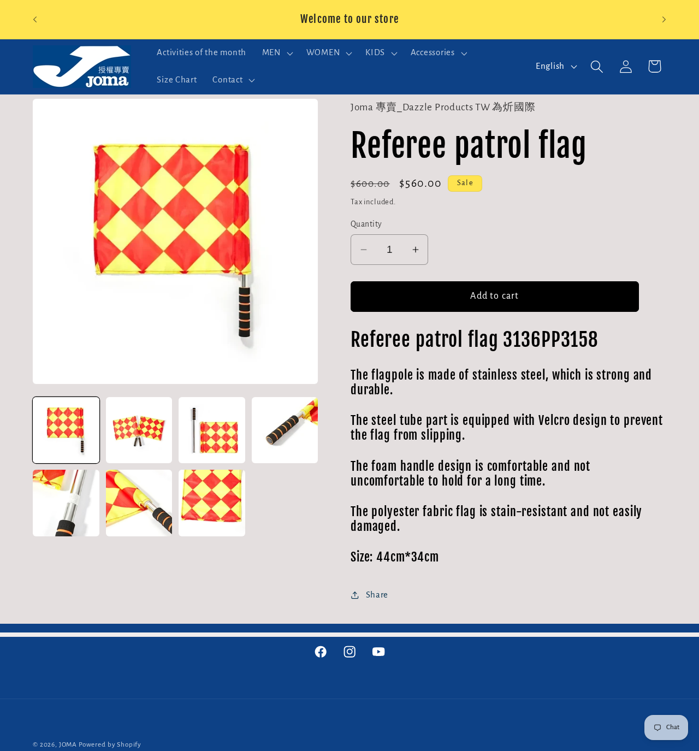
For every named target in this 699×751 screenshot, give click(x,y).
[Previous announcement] (35, 19)
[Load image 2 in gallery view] (139, 430)
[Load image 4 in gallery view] (285, 430)
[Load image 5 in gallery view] (66, 503)
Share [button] (377, 594)
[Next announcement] (664, 19)
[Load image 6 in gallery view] (139, 503)
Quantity (366, 224)
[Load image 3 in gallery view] (212, 430)
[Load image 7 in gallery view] (212, 503)
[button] (276, 53)
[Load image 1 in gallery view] (66, 430)
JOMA (68, 744)
